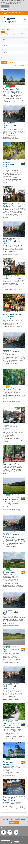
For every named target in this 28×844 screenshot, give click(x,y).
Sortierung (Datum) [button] (20, 65)
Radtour (4, 60)
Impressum (4, 838)
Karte (11, 62)
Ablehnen (4, 9)
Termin (11, 60)
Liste (5, 62)
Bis (2, 49)
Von (2, 42)
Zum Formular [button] (13, 822)
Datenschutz (13, 838)
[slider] (6, 32)
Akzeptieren (5, 6)
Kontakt (21, 838)
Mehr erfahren (20, 3)
